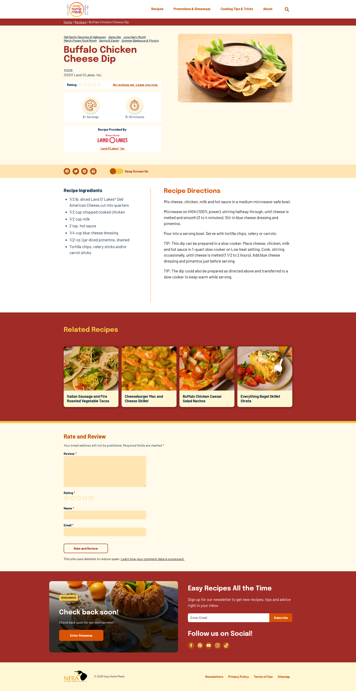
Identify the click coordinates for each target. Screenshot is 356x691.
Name (69, 508)
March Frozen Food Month (80, 40)
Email (68, 525)
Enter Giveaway (81, 635)
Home (68, 22)
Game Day (114, 37)
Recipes (80, 22)
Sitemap (284, 676)
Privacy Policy (238, 676)
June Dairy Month (134, 37)
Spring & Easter (109, 40)
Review (70, 453)
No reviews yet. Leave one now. (135, 85)
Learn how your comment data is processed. (152, 559)
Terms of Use (263, 676)
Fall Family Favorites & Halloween (85, 37)
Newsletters (214, 676)
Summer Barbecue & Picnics (140, 40)
